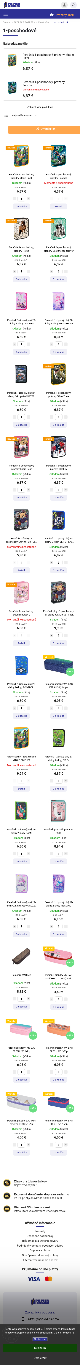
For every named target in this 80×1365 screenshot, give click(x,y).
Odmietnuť (40, 1358)
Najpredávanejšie (21, 115)
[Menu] (5, 14)
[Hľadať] (73, 5)
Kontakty (40, 1231)
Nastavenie (40, 1339)
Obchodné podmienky (40, 1236)
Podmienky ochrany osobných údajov (40, 1245)
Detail (58, 206)
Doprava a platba (40, 1250)
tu (73, 1332)
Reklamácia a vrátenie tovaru (40, 1240)
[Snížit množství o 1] (14, 198)
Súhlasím (40, 1348)
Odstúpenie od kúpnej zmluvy (40, 1255)
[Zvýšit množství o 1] (28, 198)
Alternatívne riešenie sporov (40, 1260)
